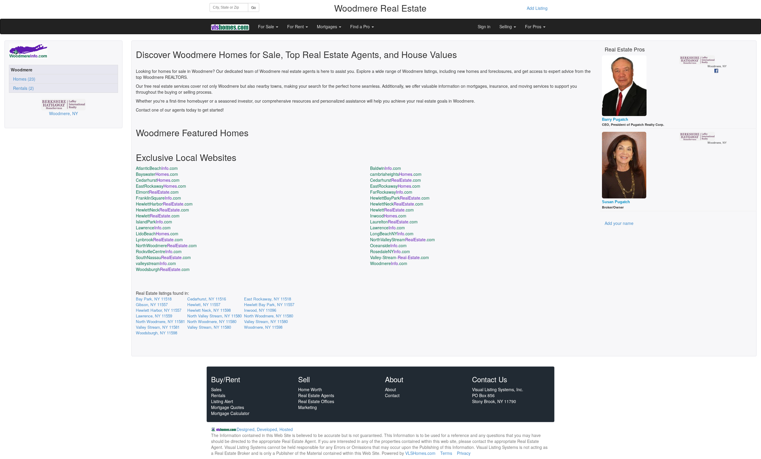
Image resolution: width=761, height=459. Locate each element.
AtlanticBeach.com (157, 168)
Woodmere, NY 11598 (263, 327)
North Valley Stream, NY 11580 (214, 316)
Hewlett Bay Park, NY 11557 (269, 304)
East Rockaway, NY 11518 (267, 299)
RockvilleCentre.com (159, 251)
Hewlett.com (392, 210)
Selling (506, 26)
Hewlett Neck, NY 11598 (209, 310)
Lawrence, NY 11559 (154, 316)
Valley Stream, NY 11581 (158, 327)
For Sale (266, 26)
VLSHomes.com (420, 453)
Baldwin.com (385, 168)
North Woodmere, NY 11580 (268, 316)
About (390, 389)
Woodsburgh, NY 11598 (156, 333)
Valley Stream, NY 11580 (266, 321)
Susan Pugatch (616, 202)
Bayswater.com (157, 174)
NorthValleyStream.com (402, 239)
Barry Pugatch (615, 119)
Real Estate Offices (316, 401)
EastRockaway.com (161, 186)
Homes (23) (23, 79)
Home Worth (310, 389)
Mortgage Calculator (230, 413)
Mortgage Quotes (227, 407)
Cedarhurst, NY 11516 (206, 299)
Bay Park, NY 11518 (154, 299)
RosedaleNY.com (390, 251)
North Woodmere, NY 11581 (160, 321)
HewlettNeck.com (396, 204)
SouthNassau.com (163, 257)
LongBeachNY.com (391, 233)
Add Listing (537, 8)
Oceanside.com (388, 245)
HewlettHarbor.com (164, 204)
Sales (216, 389)
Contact (392, 395)
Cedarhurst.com (158, 180)
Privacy (464, 453)
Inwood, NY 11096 (260, 310)
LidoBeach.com (157, 233)
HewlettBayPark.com (400, 198)
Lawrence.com (153, 228)
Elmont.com (157, 192)
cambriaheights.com (396, 174)
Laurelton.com (394, 222)
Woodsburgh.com (163, 269)
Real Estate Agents (316, 395)
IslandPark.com (154, 222)
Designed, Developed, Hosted (265, 429)
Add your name (619, 223)
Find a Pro (360, 26)
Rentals (218, 395)
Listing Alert (222, 401)
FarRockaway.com (391, 192)
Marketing (307, 407)
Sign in (484, 26)
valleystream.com (156, 263)
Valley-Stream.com (399, 257)
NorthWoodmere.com (166, 245)
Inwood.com (388, 216)
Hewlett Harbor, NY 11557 (158, 310)
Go (253, 7)
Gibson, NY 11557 (152, 304)
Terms (446, 453)
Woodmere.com (388, 263)
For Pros (534, 26)
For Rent (296, 26)
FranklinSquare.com (158, 198)
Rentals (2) (22, 88)
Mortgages (327, 26)
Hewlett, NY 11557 (203, 304)
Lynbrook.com (159, 239)
